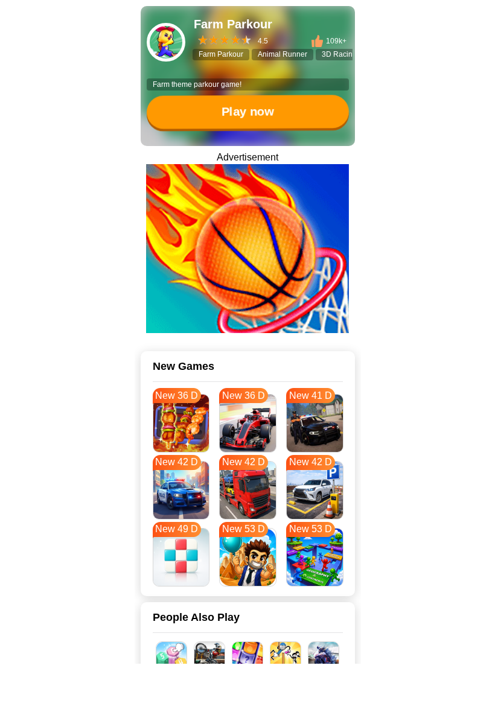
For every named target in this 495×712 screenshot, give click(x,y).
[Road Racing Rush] (324, 657)
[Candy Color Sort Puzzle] (248, 657)
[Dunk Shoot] (247, 248)
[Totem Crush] (172, 657)
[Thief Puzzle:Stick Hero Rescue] (286, 657)
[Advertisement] (247, 697)
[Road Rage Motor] (210, 657)
